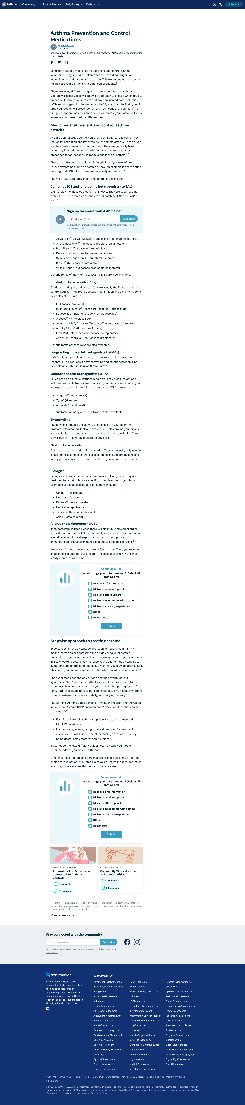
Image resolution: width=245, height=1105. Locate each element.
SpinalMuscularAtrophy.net (180, 1054)
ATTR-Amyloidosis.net (105, 1010)
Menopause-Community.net (144, 1044)
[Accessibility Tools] (214, 4)
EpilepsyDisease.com (104, 1069)
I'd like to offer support (107, 594)
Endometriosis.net (103, 1064)
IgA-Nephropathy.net (140, 1010)
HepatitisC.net (137, 986)
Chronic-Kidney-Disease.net (108, 1049)
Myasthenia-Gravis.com (142, 1069)
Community (29, 4)
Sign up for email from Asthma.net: (95, 211)
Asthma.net (99, 1001)
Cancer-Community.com (106, 1030)
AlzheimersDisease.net (105, 996)
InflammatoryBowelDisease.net (145, 1015)
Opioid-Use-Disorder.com (179, 991)
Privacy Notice (127, 225)
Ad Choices (52, 1080)
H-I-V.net (134, 996)
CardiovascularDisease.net (107, 1035)
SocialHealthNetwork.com (180, 1049)
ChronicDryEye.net (103, 1040)
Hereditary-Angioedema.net (144, 991)
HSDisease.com (137, 1001)
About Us (51, 1076)
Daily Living (72, 4)
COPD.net (98, 1054)
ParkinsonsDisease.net (178, 996)
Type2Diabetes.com (176, 1064)
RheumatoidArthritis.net (178, 1025)
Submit (111, 626)
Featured (91, 4)
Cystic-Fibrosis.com (104, 1059)
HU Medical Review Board (79, 52)
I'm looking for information (109, 583)
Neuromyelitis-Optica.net (179, 981)
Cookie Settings (155, 1076)
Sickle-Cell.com (174, 1030)
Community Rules (175, 1076)
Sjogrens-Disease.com (178, 1035)
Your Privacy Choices (133, 1076)
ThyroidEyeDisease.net (178, 1059)
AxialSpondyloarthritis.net (107, 1015)
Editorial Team (67, 45)
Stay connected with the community (74, 934)
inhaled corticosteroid (122, 100)
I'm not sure (100, 617)
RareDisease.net (174, 1020)
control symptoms (90, 137)
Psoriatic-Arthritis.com (178, 1015)
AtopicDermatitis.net (104, 1006)
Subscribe (128, 218)
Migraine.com (136, 1059)
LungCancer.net (137, 1025)
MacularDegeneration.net (142, 1035)
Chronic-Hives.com (103, 1044)
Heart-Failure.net (138, 981)
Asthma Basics (51, 4)
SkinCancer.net (174, 1040)
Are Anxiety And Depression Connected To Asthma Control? (71, 874)
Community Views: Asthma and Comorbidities (118, 872)
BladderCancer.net (103, 1020)
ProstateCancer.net (176, 1010)
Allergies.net (100, 991)
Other (96, 611)
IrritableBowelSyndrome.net (144, 1020)
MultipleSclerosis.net (140, 1064)
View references (61, 915)
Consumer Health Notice (106, 1076)
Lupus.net (134, 1030)
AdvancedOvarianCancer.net (108, 986)
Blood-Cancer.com (103, 1025)
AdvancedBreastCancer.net (107, 981)
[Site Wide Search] (208, 4)
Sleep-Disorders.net (176, 1044)
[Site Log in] (221, 4)
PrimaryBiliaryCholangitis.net (181, 1006)
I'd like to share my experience (111, 606)
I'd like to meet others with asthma (114, 600)
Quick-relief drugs (123, 162)
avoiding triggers (118, 75)
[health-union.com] (58, 975)
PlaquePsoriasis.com (177, 1001)
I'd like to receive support (108, 589)
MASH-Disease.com (140, 1040)
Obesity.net (172, 986)
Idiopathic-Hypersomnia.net (144, 1006)
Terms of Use (77, 228)
